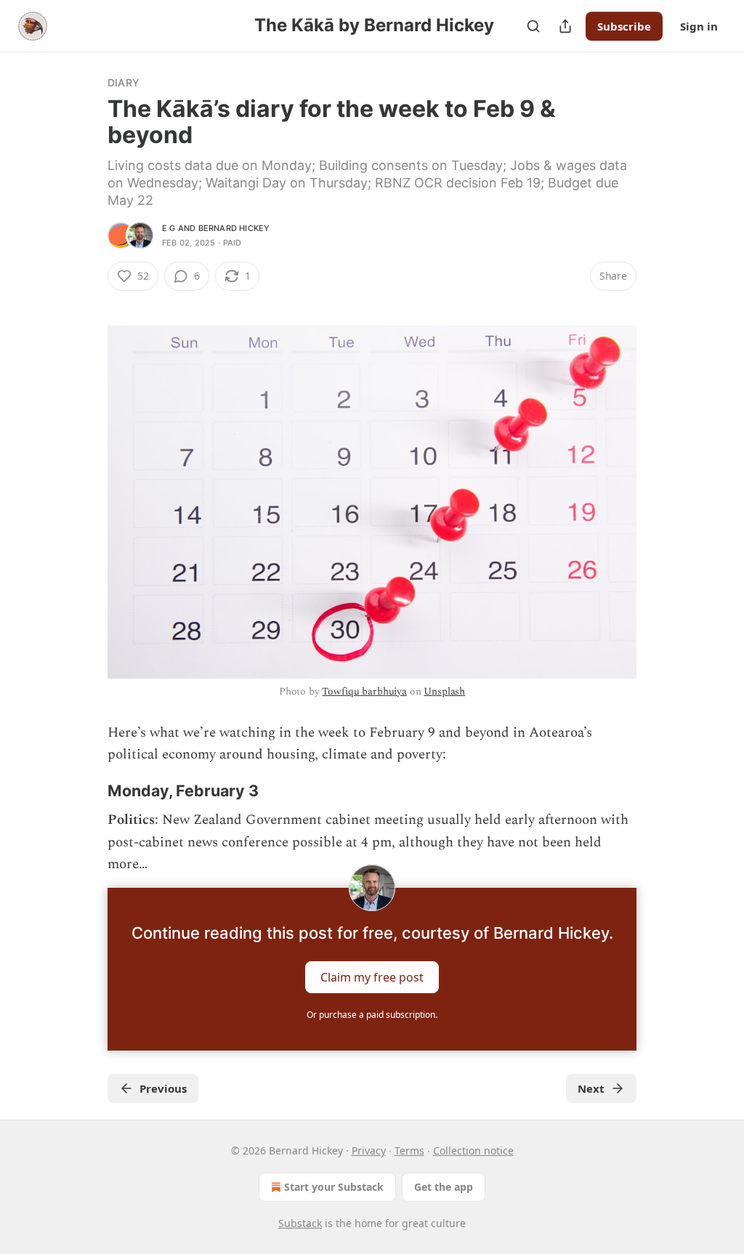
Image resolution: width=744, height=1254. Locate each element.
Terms (409, 1150)
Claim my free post (372, 976)
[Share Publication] (565, 26)
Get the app (443, 1187)
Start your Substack (334, 1187)
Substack (300, 1223)
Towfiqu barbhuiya (364, 691)
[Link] (87, 791)
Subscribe (624, 26)
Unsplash (444, 691)
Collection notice (473, 1150)
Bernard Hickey (234, 228)
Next (591, 1088)
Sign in (699, 26)
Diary (124, 82)
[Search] (533, 26)
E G (169, 228)
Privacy (369, 1150)
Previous (163, 1088)
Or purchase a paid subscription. (372, 1014)
